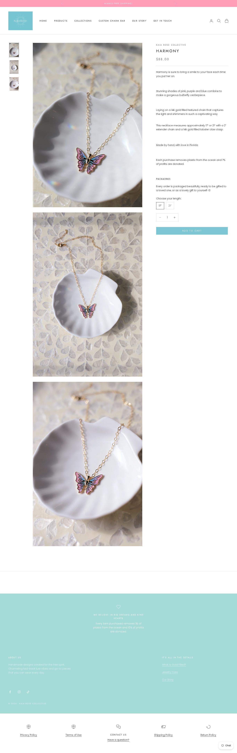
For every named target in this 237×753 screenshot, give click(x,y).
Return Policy (208, 735)
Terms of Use (74, 735)
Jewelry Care (170, 672)
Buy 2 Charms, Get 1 (118, 3)
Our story (139, 20)
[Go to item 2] (14, 67)
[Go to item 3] (14, 84)
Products (60, 20)
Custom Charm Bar (112, 20)
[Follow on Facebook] (10, 692)
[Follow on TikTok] (28, 692)
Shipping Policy (163, 735)
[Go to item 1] (14, 50)
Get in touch (163, 20)
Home (43, 20)
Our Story (167, 679)
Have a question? (118, 740)
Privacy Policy (28, 735)
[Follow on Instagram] (19, 692)
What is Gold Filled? (174, 664)
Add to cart (192, 230)
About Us (14, 657)
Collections (83, 20)
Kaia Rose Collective (171, 45)
